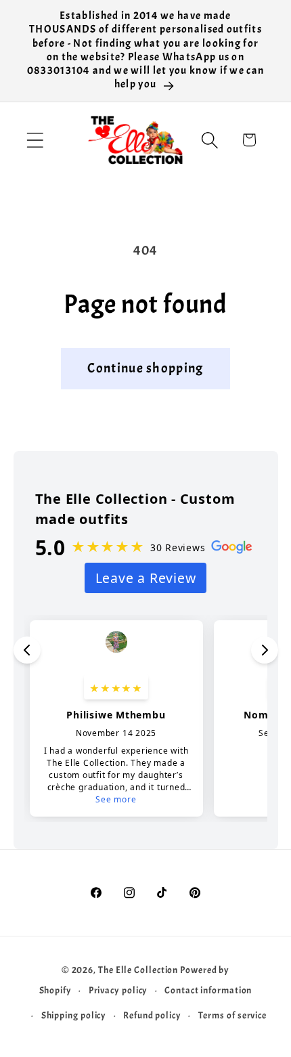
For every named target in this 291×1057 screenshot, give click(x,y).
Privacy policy (118, 990)
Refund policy (152, 1015)
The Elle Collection (138, 970)
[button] (35, 140)
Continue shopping (145, 368)
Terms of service (232, 1015)
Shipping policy (74, 1015)
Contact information (208, 990)
